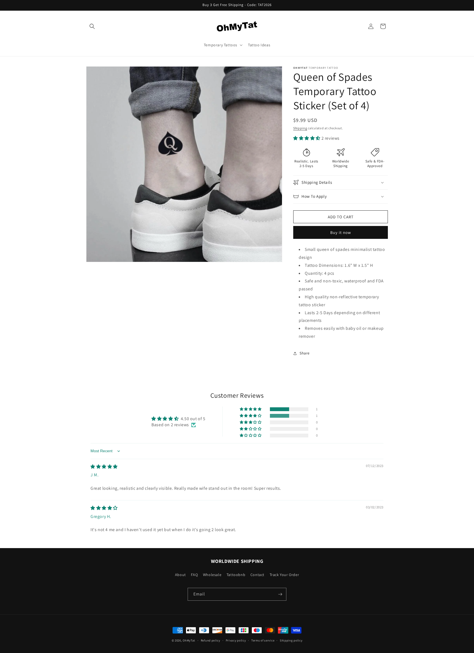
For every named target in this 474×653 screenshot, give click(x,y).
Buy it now (340, 232)
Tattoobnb (236, 574)
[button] (92, 26)
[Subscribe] (280, 594)
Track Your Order (284, 574)
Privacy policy (236, 640)
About (180, 574)
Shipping (300, 128)
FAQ (194, 574)
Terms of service (262, 640)
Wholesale (212, 574)
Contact (257, 574)
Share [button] (305, 353)
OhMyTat (189, 640)
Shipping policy (291, 640)
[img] (104, 466)
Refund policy (210, 640)
